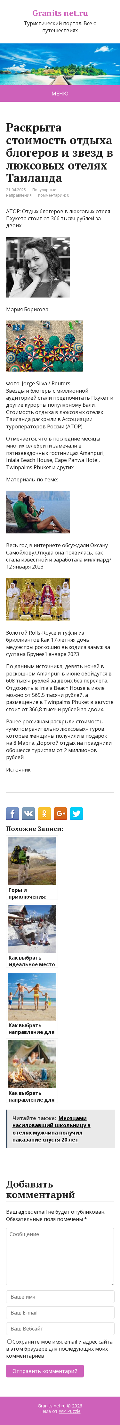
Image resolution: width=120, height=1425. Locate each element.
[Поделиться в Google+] (60, 813)
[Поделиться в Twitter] (76, 813)
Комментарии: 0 (53, 195)
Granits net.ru (60, 13)
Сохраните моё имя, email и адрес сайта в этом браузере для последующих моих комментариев (59, 1349)
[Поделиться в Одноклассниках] (44, 813)
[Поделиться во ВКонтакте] (28, 813)
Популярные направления (31, 192)
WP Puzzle (70, 1411)
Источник (18, 769)
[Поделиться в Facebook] (12, 813)
